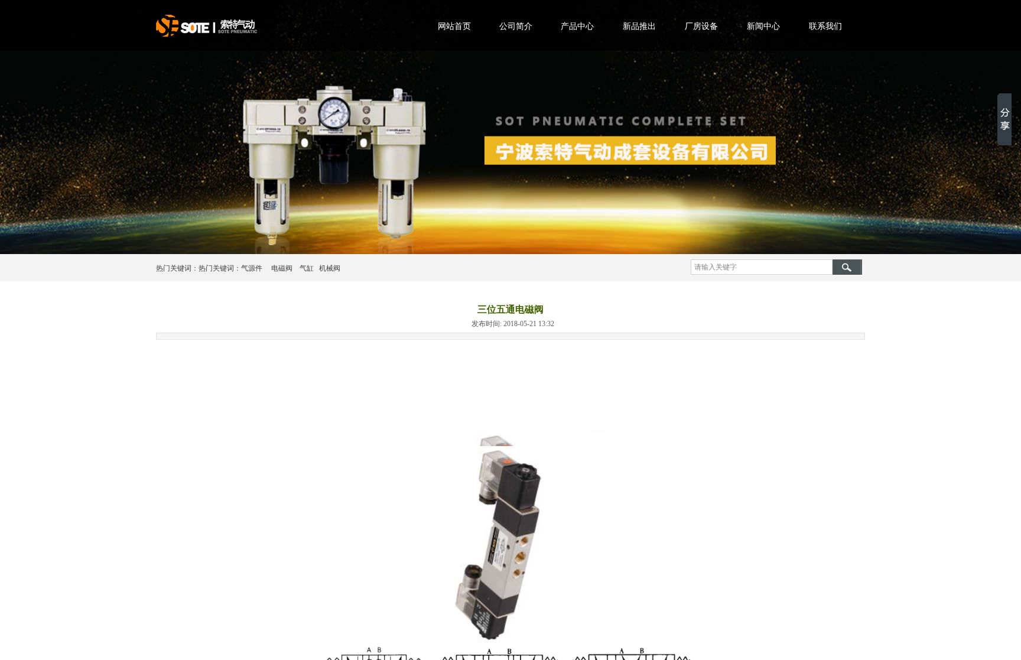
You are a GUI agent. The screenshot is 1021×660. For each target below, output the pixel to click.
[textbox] (762, 267)
